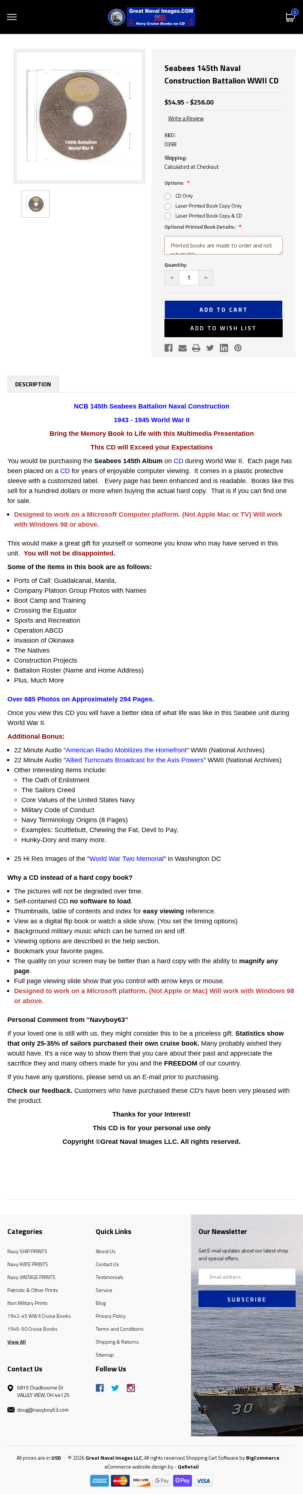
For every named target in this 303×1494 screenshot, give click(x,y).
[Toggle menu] (11, 17)
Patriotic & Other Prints (32, 1290)
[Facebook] (168, 348)
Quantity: (175, 265)
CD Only (184, 195)
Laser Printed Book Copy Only (209, 205)
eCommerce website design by (139, 1466)
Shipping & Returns (117, 1342)
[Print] (196, 348)
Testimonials (109, 1277)
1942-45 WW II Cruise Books (39, 1316)
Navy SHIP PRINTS (27, 1251)
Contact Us (107, 1264)
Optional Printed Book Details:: (200, 226)
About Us (106, 1251)
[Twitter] (210, 348)
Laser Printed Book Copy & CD (209, 215)
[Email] (182, 348)
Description (33, 384)
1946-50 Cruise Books (32, 1329)
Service (104, 1290)
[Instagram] (131, 1388)
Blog (101, 1303)
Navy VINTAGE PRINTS (31, 1277)
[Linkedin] (224, 348)
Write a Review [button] (186, 118)
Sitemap (105, 1354)
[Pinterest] (238, 348)
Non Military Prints (27, 1303)
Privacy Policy (111, 1316)
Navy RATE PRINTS (27, 1264)
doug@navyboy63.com (43, 1409)
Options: (174, 183)
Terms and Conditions (120, 1329)
